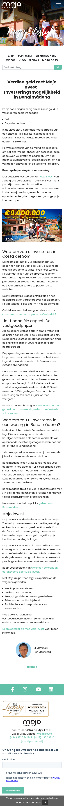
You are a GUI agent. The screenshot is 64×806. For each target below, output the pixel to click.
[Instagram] (24, 690)
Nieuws (32, 667)
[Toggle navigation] (58, 5)
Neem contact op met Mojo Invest (23, 629)
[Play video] (32, 225)
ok (45, 802)
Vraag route (44, 734)
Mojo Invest (47, 176)
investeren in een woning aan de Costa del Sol (30, 314)
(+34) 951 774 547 (21, 737)
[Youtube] (38, 690)
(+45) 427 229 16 (44, 737)
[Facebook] (12, 690)
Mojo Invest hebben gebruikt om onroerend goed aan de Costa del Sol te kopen (31, 409)
